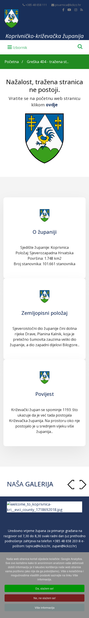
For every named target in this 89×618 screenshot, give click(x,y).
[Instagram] (75, 10)
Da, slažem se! (44, 588)
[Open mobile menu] (17, 46)
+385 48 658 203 (65, 541)
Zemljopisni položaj (44, 312)
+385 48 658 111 (36, 5)
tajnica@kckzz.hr (38, 546)
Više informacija (45, 607)
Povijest (44, 393)
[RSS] (81, 10)
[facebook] (63, 10)
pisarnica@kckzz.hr (68, 5)
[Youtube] (69, 10)
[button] (82, 484)
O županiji (45, 231)
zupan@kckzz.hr (64, 546)
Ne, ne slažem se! (45, 598)
